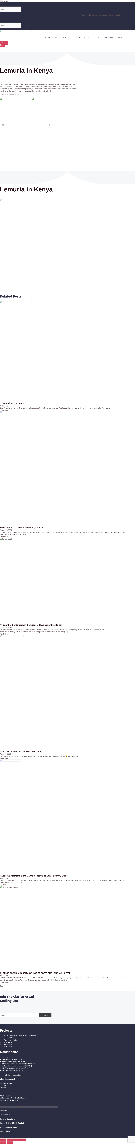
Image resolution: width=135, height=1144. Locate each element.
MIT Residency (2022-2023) (12, 1070)
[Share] (16, 1140)
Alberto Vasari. (14, 95)
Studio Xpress (5, 1115)
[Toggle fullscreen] (10, 1140)
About (47, 37)
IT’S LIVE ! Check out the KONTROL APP (20, 751)
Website (3, 1087)
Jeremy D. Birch (5, 1123)
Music (54, 37)
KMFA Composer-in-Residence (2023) (16, 1068)
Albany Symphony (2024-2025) (13, 1061)
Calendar (86, 37)
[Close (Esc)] (23, 1140)
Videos (63, 37)
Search (2, 3)
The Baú (120, 37)
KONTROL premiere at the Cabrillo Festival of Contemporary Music (34, 876)
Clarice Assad (5, 1)
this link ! (47, 91)
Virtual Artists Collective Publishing (13, 1098)
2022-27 (5, 1057)
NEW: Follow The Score (12, 403)
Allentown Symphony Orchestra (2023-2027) (18, 1064)
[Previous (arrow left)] (3, 1142)
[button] (55, 37)
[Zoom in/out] (3, 1140)
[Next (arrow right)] (10, 1142)
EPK (71, 37)
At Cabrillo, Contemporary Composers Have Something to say (31, 625)
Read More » (4, 410)
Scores (78, 37)
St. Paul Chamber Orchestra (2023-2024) (17, 1066)
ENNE (8, 1131)
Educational (108, 37)
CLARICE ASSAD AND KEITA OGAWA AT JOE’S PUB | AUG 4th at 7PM (35, 973)
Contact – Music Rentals (9, 1100)
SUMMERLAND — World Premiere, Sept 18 (21, 527)
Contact (97, 37)
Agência (3, 1131)
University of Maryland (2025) (13, 1059)
